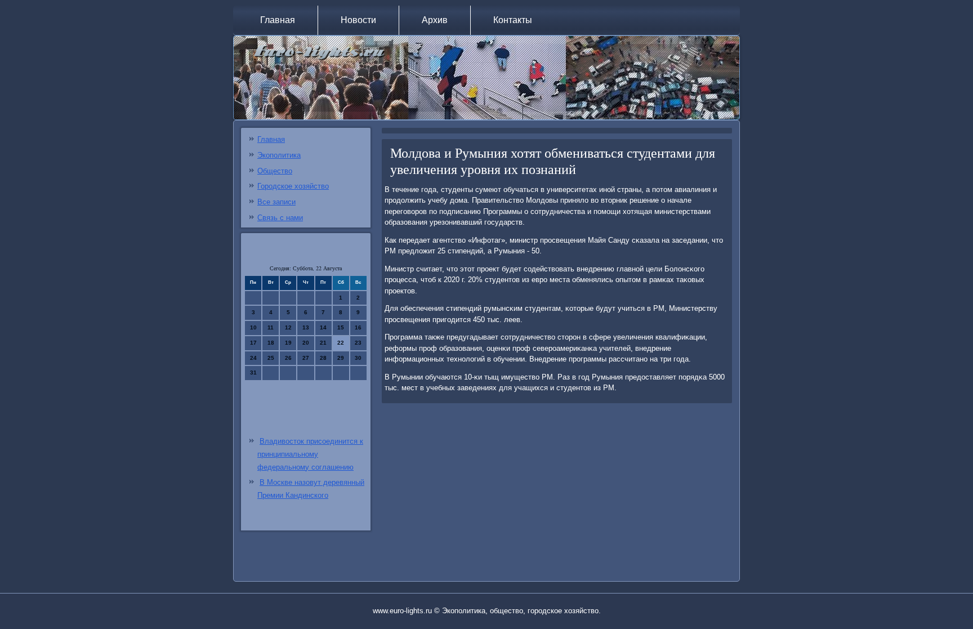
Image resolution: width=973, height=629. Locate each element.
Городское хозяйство (293, 186)
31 (253, 372)
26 (288, 358)
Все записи (276, 202)
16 (358, 327)
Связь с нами (280, 217)
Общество (274, 171)
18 (270, 343)
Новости (358, 20)
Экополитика (279, 155)
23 (358, 343)
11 (270, 327)
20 (305, 343)
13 (305, 327)
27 (305, 358)
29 (340, 358)
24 (253, 358)
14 (323, 327)
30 (358, 358)
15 (340, 327)
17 (253, 343)
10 (253, 327)
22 (340, 343)
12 (288, 327)
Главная (277, 20)
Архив (435, 20)
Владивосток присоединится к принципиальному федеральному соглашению (310, 454)
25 (270, 358)
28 (323, 358)
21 (323, 343)
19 (288, 343)
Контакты (512, 20)
